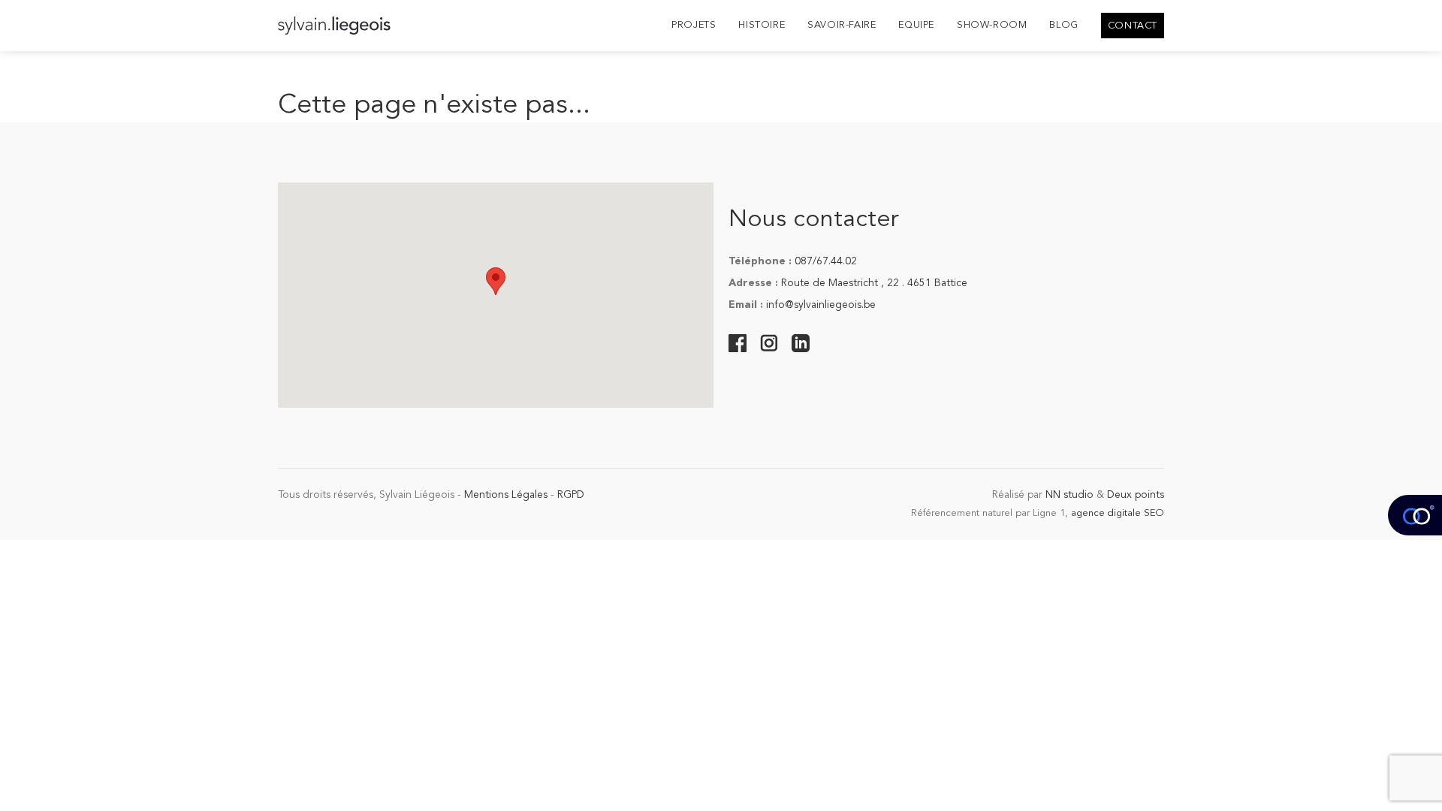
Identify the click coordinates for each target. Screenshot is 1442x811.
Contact (1132, 26)
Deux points (1135, 495)
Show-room (992, 25)
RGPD (570, 495)
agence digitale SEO (1117, 513)
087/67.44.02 (826, 261)
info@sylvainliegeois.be (821, 305)
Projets (693, 25)
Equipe (916, 25)
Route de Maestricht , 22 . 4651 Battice (874, 283)
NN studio (1069, 495)
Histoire (761, 25)
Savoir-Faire (841, 25)
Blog (1063, 25)
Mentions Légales (506, 495)
